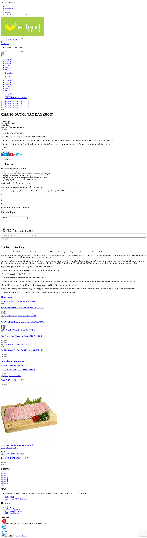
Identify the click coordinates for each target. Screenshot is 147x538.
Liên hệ (7, 69)
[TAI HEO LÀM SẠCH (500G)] (12, 454)
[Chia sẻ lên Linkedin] (8, 154)
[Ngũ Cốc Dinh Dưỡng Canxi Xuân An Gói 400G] (18, 316)
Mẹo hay (8, 67)
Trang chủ (8, 59)
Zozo (45, 523)
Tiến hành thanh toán (22, 536)
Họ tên (5, 217)
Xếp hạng (6, 235)
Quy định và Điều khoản (13, 511)
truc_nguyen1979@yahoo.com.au (16, 499)
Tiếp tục (4, 239)
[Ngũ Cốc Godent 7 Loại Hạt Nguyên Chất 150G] (18, 301)
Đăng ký (8, 12)
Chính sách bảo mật (12, 513)
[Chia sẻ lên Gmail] (14, 154)
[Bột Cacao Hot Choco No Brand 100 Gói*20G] (18, 330)
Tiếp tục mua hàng (7, 536)
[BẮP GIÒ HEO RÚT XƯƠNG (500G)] (15, 365)
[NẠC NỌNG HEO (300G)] (11, 376)
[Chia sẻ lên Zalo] (21, 154)
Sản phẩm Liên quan (12, 361)
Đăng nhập (9, 8)
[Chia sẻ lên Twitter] (5, 154)
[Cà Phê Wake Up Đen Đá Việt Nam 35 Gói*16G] (18, 344)
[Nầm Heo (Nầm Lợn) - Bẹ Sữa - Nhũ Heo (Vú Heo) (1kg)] (29, 441)
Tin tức (7, 65)
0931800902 (9, 497)
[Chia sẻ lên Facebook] (2, 154)
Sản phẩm (8, 63)
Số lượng (4, 148)
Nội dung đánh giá (9, 229)
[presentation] (2, 109)
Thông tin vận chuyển (12, 509)
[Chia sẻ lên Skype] (17, 154)
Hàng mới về (8, 297)
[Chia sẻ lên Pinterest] (11, 154)
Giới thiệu (8, 61)
